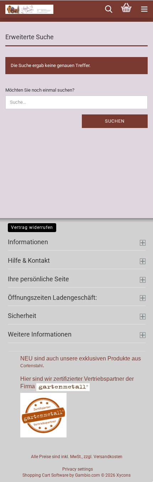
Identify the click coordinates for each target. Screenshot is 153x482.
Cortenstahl (31, 365)
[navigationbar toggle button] (144, 9)
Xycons (123, 475)
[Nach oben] (133, 471)
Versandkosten (108, 456)
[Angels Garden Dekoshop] (26, 9)
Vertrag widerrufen (32, 227)
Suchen (115, 121)
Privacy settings (77, 469)
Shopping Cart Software (45, 475)
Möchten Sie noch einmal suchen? (39, 90)
